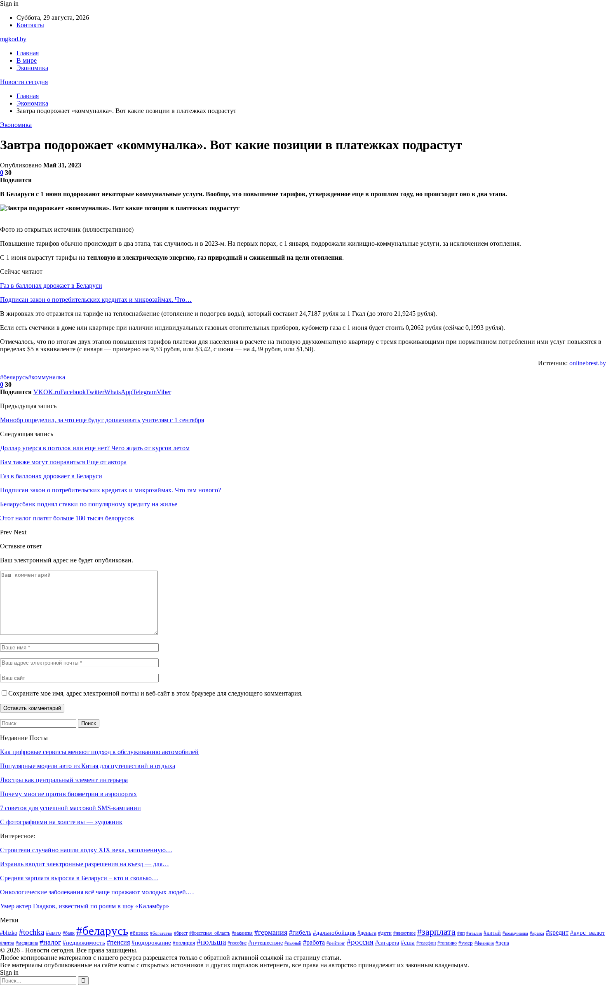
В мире (26, 60)
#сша (408, 942)
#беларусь (14, 377)
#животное (404, 933)
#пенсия (118, 942)
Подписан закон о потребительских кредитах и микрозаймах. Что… (96, 299)
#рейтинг (335, 942)
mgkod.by (13, 38)
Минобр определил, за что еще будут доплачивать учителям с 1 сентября (102, 419)
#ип (461, 933)
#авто (53, 932)
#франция (484, 943)
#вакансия (242, 933)
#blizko (8, 933)
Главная (27, 52)
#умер (465, 943)
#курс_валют (587, 932)
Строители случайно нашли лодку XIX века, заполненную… (86, 849)
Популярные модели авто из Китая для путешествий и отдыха (87, 765)
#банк (69, 933)
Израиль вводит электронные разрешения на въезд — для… (84, 863)
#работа (314, 942)
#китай (492, 932)
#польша (211, 942)
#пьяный (292, 943)
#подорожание (151, 942)
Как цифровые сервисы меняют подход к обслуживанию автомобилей (99, 751)
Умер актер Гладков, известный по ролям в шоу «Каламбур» (84, 906)
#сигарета (387, 943)
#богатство (161, 933)
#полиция (184, 943)
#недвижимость (84, 942)
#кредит (557, 932)
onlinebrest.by (587, 363)
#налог (50, 942)
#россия (360, 942)
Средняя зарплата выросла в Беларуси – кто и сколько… (79, 878)
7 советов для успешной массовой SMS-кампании (70, 807)
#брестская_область (209, 933)
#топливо (447, 943)
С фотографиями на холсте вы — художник (61, 821)
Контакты (30, 24)
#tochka (31, 932)
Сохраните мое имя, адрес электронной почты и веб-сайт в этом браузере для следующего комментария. (155, 693)
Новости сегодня (24, 81)
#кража (537, 933)
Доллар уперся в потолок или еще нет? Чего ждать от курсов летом (95, 447)
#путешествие (265, 943)
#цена (502, 943)
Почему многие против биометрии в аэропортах (68, 793)
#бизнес (139, 933)
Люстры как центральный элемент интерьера (64, 779)
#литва (7, 943)
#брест (181, 933)
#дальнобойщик (334, 932)
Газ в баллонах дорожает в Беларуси (51, 285)
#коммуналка (46, 377)
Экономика (32, 67)
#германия (270, 932)
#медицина (27, 943)
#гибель (300, 932)
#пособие (237, 943)
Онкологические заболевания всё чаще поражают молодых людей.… (97, 892)
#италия (474, 933)
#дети (385, 933)
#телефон (426, 943)
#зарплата (436, 932)
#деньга (366, 932)
